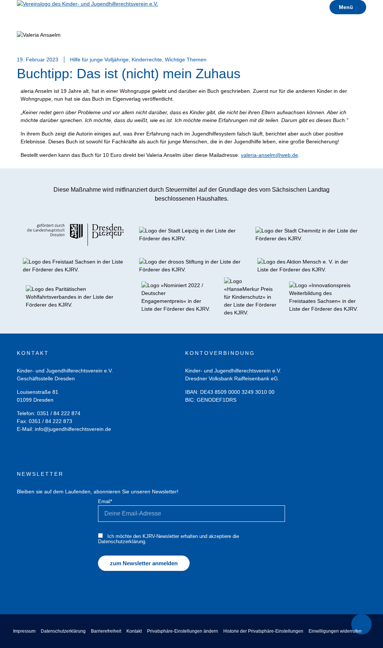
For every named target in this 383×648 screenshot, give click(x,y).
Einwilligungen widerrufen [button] (335, 631)
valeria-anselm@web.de (269, 155)
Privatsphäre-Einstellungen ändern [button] (182, 631)
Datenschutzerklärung (63, 631)
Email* (105, 501)
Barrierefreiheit (106, 631)
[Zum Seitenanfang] (361, 624)
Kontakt (134, 631)
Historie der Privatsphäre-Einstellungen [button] (263, 631)
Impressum (24, 631)
